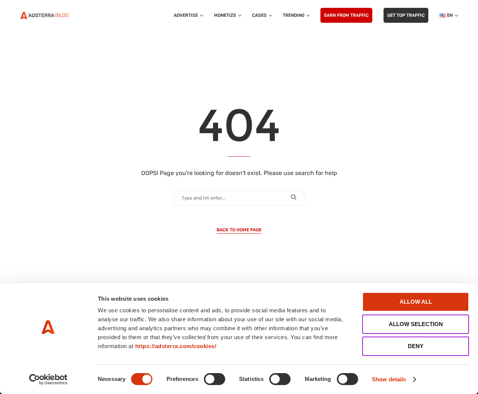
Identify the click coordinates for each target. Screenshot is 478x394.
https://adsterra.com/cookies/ (176, 346)
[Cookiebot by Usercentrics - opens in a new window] (48, 379)
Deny (415, 346)
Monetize (225, 15)
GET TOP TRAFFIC (406, 15)
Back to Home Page (239, 229)
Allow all (416, 301)
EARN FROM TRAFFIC (346, 15)
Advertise (186, 15)
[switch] (214, 379)
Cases (259, 15)
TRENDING (293, 15)
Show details (389, 379)
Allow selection (416, 324)
